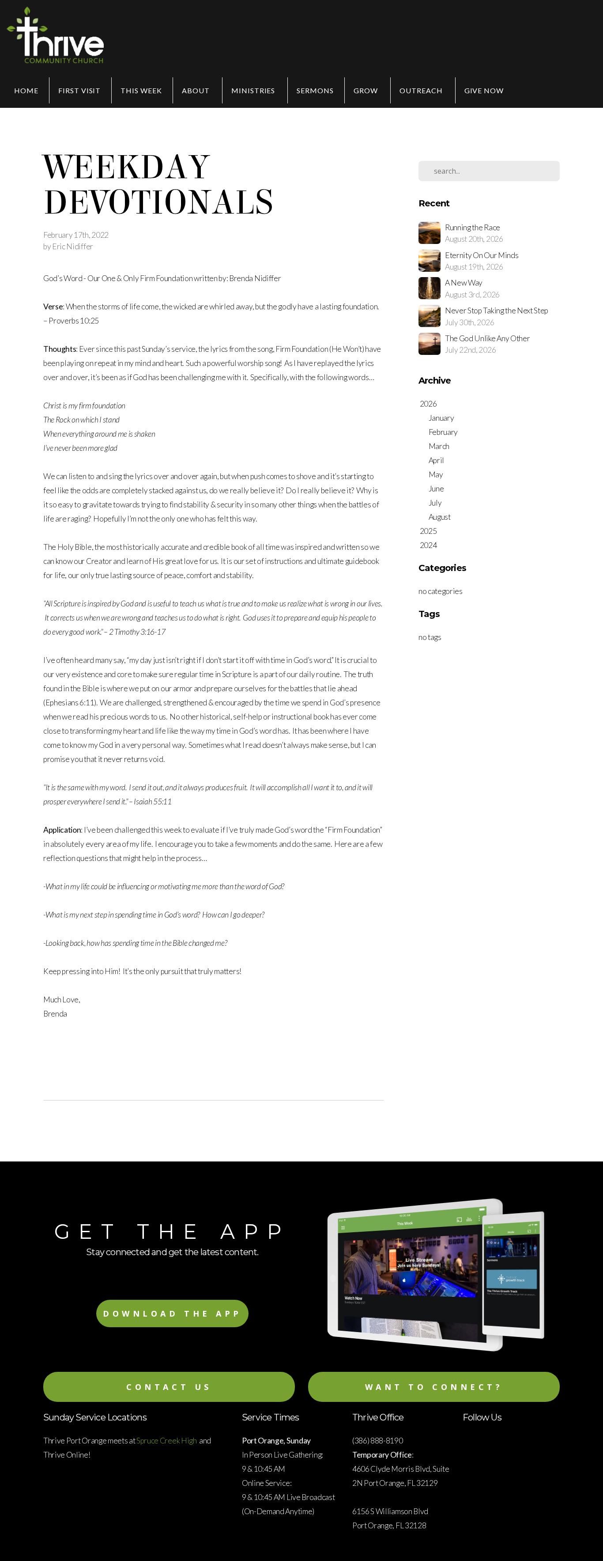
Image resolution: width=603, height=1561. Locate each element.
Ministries (254, 90)
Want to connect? (434, 1387)
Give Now (484, 90)
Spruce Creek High (167, 1440)
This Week (141, 90)
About (196, 90)
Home (26, 90)
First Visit (79, 90)
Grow (367, 90)
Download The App (172, 1313)
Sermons (315, 90)
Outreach (422, 90)
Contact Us (169, 1387)
